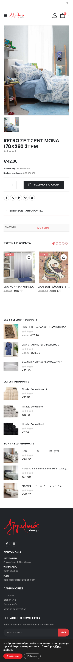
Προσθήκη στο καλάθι (46, 184)
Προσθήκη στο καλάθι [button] (29, 257)
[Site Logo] (16, 15)
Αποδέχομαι (13, 656)
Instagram (14, 544)
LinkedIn (19, 198)
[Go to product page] (11, 331)
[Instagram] (66, 2)
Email (32, 198)
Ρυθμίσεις (32, 656)
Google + (26, 198)
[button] (6, 16)
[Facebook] (60, 2)
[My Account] (55, 15)
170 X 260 (43, 228)
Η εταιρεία (9, 595)
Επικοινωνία (10, 599)
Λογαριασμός (10, 604)
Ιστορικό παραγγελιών (15, 609)
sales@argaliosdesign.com (19, 579)
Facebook (6, 198)
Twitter (13, 198)
